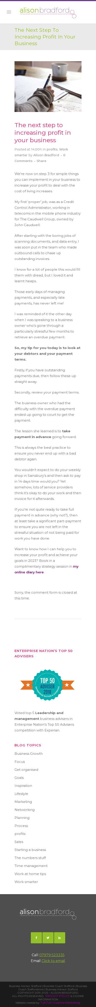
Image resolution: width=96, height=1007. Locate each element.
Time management (31, 866)
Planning (22, 818)
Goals (19, 778)
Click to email (53, 961)
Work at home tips (30, 874)
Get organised (26, 769)
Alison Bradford (46, 155)
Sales (19, 842)
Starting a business (30, 850)
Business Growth (29, 753)
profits (52, 149)
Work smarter (26, 882)
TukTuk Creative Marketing (60, 1002)
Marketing (23, 802)
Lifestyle (21, 794)
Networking (25, 810)
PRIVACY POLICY (58, 996)
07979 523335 (52, 955)
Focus (20, 761)
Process (21, 826)
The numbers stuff (30, 858)
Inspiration (23, 786)
